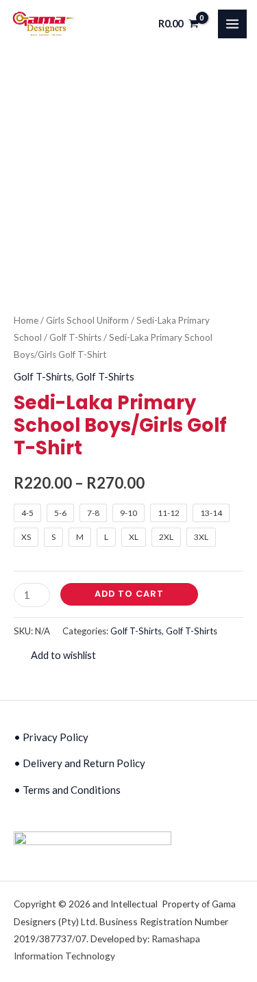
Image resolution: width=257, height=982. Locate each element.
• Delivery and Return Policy (79, 763)
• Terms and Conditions (67, 790)
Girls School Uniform (87, 320)
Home (26, 320)
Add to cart (129, 593)
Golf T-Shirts (75, 337)
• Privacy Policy (51, 737)
